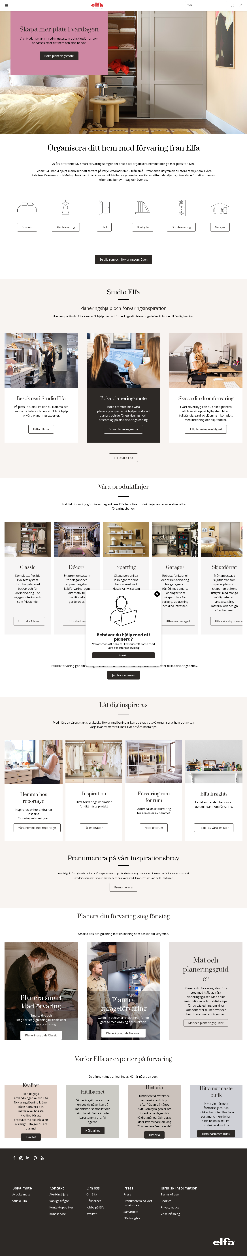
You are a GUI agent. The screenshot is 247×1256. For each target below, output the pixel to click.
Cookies (166, 1201)
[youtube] (43, 1158)
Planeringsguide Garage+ (123, 1033)
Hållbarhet (93, 1201)
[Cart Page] (241, 5)
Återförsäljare (58, 1194)
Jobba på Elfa (95, 1207)
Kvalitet (91, 1214)
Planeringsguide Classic (41, 1035)
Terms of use (170, 1194)
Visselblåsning (170, 1214)
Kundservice (57, 1214)
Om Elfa (91, 1194)
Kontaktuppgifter (61, 1207)
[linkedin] (29, 1158)
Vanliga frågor (59, 1201)
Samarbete (131, 1212)
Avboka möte (21, 1194)
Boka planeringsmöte (59, 56)
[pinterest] (36, 1158)
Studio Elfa (19, 1201)
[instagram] (22, 1158)
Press (127, 1194)
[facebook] (15, 1158)
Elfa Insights (132, 1218)
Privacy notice (170, 1207)
